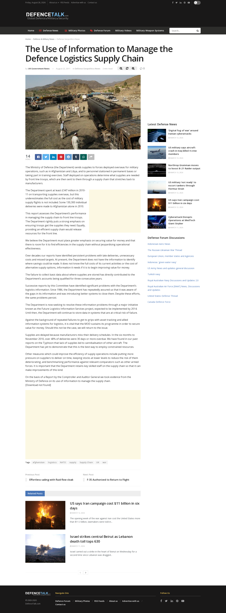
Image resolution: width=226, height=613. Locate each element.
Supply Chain (86, 462)
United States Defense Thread (163, 295)
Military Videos (123, 30)
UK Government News (39, 68)
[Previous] (80, 572)
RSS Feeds (65, 2)
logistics (52, 462)
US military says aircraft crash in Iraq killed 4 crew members (182, 150)
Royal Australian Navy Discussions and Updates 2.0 (173, 280)
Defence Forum (62, 601)
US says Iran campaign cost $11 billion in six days (183, 201)
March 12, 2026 (78, 513)
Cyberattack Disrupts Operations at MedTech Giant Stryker (181, 220)
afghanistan (39, 462)
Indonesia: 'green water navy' (162, 262)
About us (53, 2)
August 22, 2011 (63, 68)
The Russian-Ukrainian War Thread (165, 250)
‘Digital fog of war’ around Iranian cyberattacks (183, 132)
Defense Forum (102, 30)
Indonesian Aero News (159, 243)
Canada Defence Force (159, 301)
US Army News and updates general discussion (171, 268)
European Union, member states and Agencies (171, 256)
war (104, 462)
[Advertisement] (115, 211)
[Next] (85, 572)
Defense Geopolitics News (68, 39)
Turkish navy (154, 274)
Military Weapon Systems (150, 30)
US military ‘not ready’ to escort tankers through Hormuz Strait (182, 185)
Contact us (92, 2)
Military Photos (77, 30)
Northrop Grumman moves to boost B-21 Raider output (184, 167)
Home (31, 30)
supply (72, 462)
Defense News (50, 30)
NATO (63, 462)
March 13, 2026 (176, 138)
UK (97, 462)
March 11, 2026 (78, 546)
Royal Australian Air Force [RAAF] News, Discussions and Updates (174, 288)
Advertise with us (78, 2)
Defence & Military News (43, 39)
